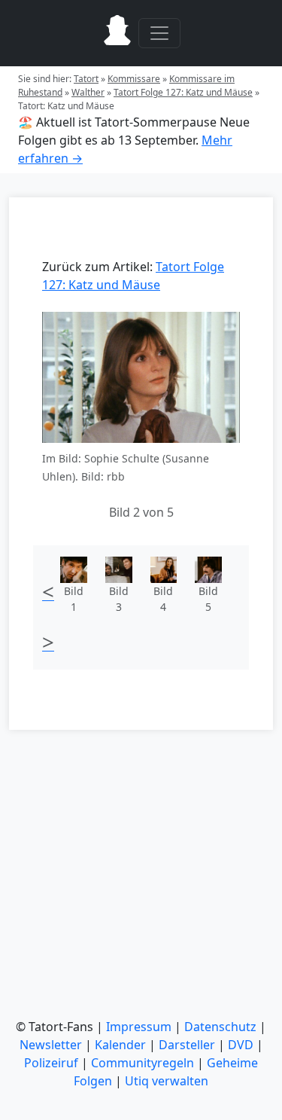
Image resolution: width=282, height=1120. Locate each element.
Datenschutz (220, 1026)
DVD (240, 1044)
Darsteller (187, 1044)
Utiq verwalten (166, 1081)
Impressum (138, 1026)
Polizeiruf (51, 1062)
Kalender (120, 1044)
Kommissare (134, 78)
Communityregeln (142, 1062)
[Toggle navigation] (159, 33)
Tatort (86, 78)
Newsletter (51, 1044)
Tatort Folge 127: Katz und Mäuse (183, 92)
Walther (88, 92)
